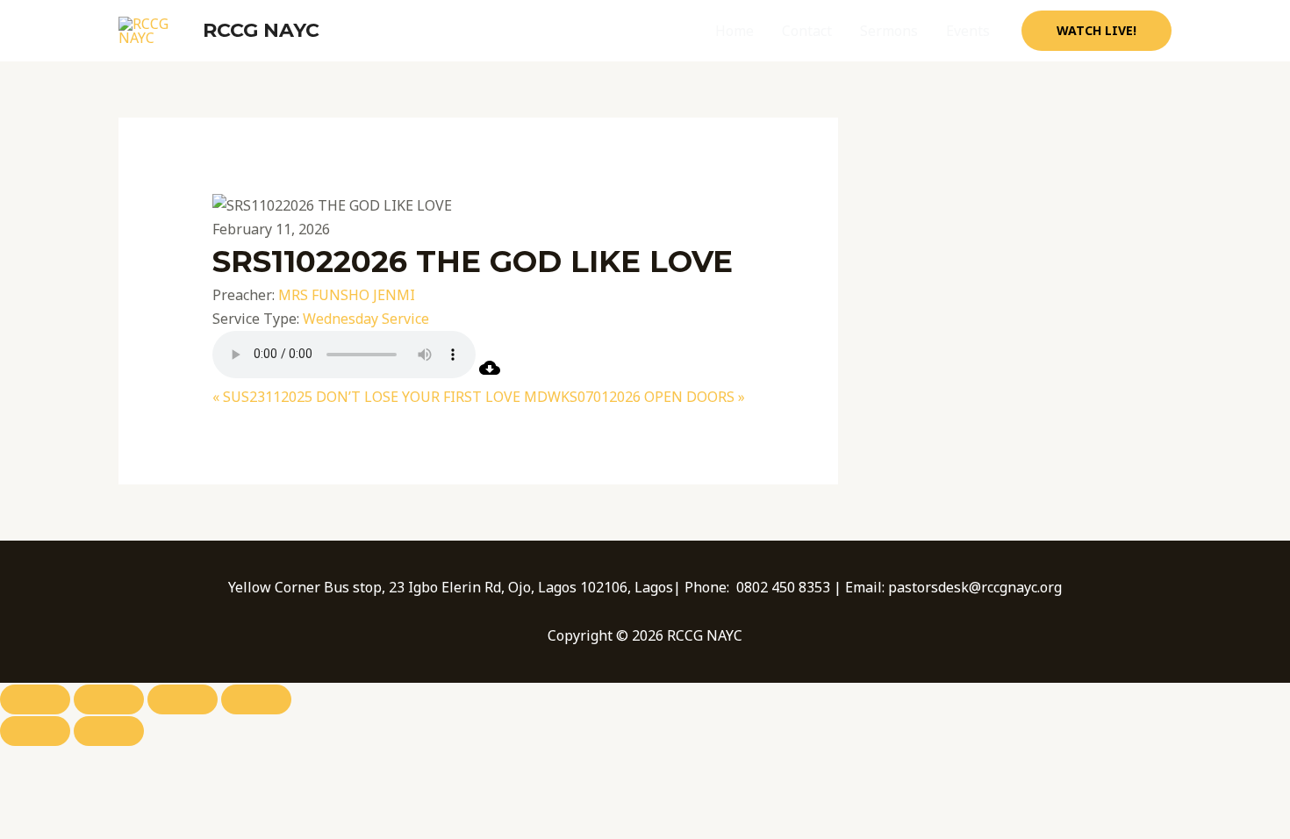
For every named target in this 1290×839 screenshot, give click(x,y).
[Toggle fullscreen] (109, 699)
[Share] (182, 699)
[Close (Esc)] (256, 699)
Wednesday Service (366, 318)
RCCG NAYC (261, 30)
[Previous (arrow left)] (35, 731)
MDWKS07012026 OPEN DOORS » (634, 396)
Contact (807, 30)
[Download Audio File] (489, 373)
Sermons (889, 30)
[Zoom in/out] (35, 699)
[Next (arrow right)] (109, 731)
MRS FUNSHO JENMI (346, 295)
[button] (1096, 31)
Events (968, 30)
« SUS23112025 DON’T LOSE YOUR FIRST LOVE (366, 396)
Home (734, 30)
